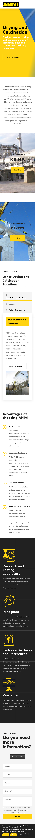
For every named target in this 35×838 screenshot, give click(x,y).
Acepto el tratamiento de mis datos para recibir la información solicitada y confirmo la (17, 810)
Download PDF (17, 757)
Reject (13, 835)
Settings (22, 835)
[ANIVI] (11, 4)
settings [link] (21, 831)
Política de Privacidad (17, 813)
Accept (5, 835)
